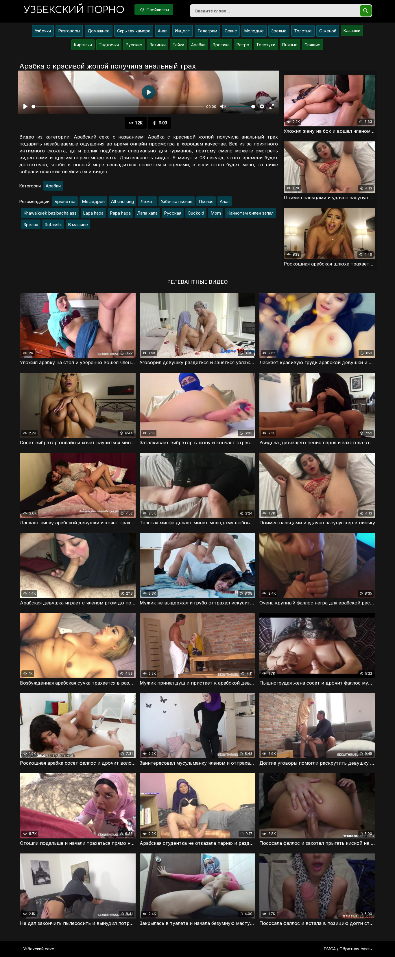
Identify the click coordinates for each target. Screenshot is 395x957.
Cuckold (196, 213)
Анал (162, 30)
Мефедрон (93, 201)
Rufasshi (53, 224)
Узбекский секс (38, 948)
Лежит (147, 201)
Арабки (198, 44)
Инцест (182, 30)
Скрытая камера (133, 30)
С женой (327, 30)
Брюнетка (64, 201)
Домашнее (99, 30)
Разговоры (69, 30)
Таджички (109, 44)
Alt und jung (122, 201)
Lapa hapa (93, 213)
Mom (216, 213)
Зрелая (30, 224)
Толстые (303, 30)
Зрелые (279, 30)
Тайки (178, 44)
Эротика (221, 44)
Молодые (254, 30)
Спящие (312, 44)
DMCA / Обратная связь (348, 948)
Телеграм (207, 30)
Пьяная (206, 201)
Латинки (157, 44)
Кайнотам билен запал (250, 213)
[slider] (118, 106)
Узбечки (43, 30)
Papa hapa (120, 213)
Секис (231, 30)
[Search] (366, 10)
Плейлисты (157, 9)
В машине (78, 224)
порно (74, 10)
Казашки (352, 30)
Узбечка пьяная (176, 201)
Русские (134, 44)
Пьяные (290, 44)
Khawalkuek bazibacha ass (50, 213)
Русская (172, 213)
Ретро (243, 44)
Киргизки (83, 44)
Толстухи (265, 44)
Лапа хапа (147, 213)
